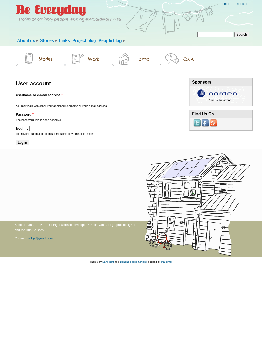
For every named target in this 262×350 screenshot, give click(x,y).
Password (25, 114)
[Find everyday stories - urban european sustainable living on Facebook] (206, 126)
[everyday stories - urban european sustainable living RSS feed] (214, 126)
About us (26, 40)
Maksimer (166, 261)
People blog (110, 40)
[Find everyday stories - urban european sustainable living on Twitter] (197, 126)
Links (64, 40)
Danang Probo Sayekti (133, 261)
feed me (22, 128)
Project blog (84, 40)
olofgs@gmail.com (40, 238)
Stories (47, 40)
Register (241, 4)
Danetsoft (108, 261)
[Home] (68, 22)
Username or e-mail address (39, 95)
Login (226, 4)
